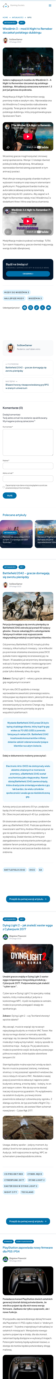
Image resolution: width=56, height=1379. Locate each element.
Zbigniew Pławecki (17, 936)
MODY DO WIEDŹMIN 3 (16, 292)
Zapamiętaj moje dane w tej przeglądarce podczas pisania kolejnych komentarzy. (26, 486)
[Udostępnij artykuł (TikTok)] (36, 307)
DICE (32, 870)
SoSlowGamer (15, 39)
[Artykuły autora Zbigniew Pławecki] (5, 937)
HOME (5, 17)
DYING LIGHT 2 (37, 1180)
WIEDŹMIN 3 (35, 298)
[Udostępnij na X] (42, 307)
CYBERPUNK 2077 (14, 1180)
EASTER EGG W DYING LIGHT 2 (20, 1186)
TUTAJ (48, 240)
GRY (22, 22)
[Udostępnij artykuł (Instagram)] (30, 307)
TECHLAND (27, 1192)
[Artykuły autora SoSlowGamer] (10, 348)
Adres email (8, 473)
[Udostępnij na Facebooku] (24, 307)
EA (40, 870)
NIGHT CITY (10, 1192)
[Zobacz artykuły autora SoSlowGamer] (5, 40)
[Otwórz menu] (50, 5)
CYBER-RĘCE (34, 1174)
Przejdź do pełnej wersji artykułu (26, 899)
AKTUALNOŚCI (17, 17)
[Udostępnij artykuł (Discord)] (48, 307)
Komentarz (8, 427)
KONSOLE (8, 1241)
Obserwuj (28, 274)
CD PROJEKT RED (13, 1174)
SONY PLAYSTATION (24, 1241)
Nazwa (6, 460)
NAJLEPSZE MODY (14, 298)
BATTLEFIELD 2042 (14, 870)
